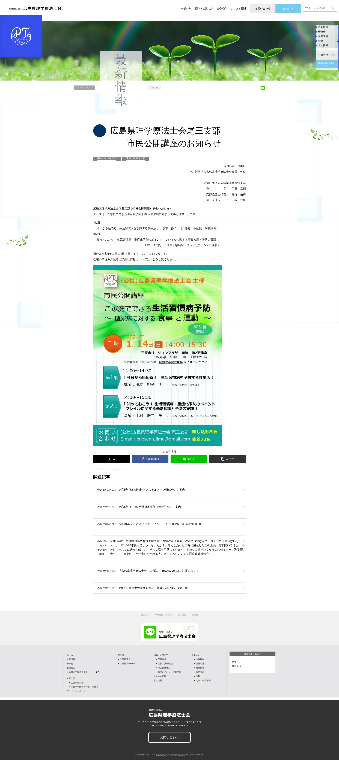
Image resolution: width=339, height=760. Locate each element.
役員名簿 (200, 663)
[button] (333, 8)
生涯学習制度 (77, 682)
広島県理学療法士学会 (77, 672)
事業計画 (200, 672)
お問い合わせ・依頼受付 (169, 672)
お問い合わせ (169, 737)
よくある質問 (160, 676)
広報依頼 (162, 659)
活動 (198, 676)
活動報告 (71, 668)
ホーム (70, 655)
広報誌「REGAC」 (129, 663)
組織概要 (200, 668)
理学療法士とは (127, 659)
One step (236, 666)
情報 (234, 662)
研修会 (70, 663)
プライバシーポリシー (77, 691)
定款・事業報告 (203, 680)
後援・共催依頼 (165, 663)
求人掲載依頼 (164, 668)
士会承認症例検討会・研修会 (84, 687)
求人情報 (158, 680)
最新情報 (71, 659)
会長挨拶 (200, 659)
